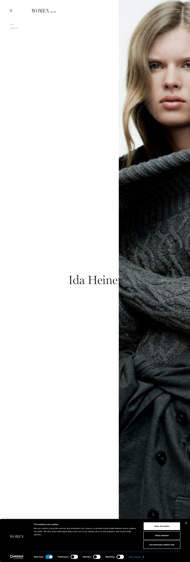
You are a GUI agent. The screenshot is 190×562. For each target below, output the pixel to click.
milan (53, 12)
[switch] (74, 557)
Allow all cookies (161, 526)
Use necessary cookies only (161, 545)
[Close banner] (186, 523)
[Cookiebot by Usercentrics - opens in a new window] (16, 557)
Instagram (14, 28)
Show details (134, 557)
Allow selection (162, 535)
